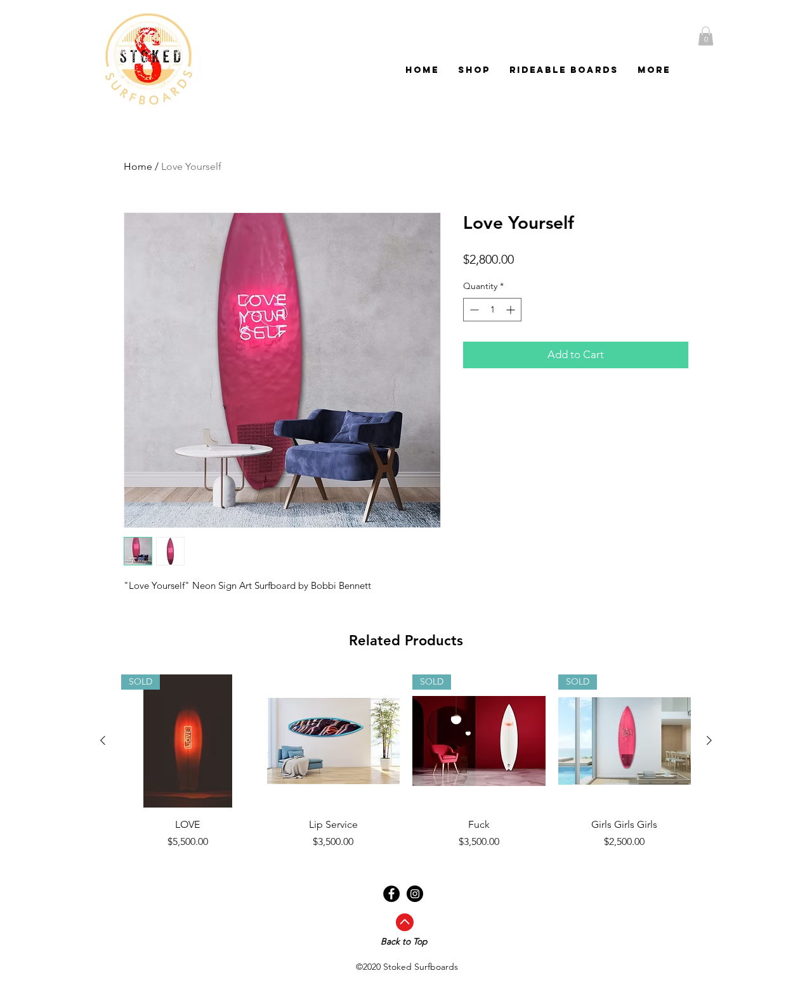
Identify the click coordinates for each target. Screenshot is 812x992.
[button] (706, 36)
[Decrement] (473, 310)
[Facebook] (391, 894)
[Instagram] (415, 894)
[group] (406, 762)
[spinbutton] (492, 310)
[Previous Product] (102, 740)
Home (138, 166)
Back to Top (404, 941)
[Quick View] (333, 741)
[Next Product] (709, 740)
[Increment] (512, 310)
